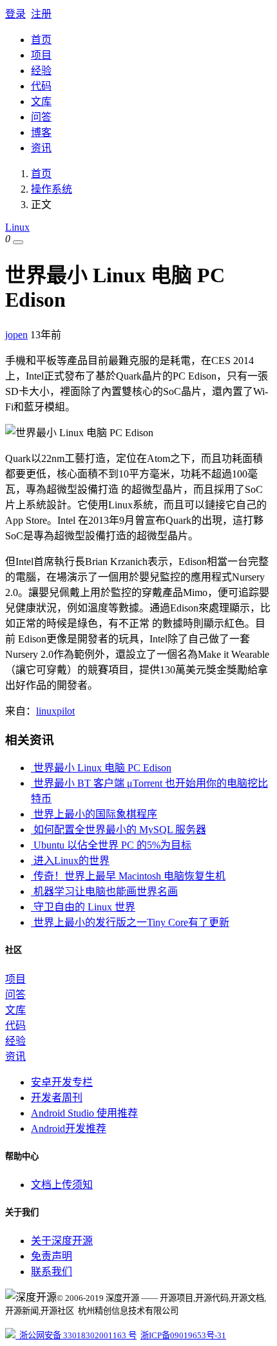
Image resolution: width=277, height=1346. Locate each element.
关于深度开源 (62, 1240)
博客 (41, 132)
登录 (15, 13)
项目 (41, 55)
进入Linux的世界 (70, 860)
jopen (16, 334)
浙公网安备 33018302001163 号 (76, 1335)
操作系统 (51, 189)
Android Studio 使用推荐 (84, 1113)
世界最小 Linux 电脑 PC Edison (101, 767)
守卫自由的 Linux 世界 (83, 906)
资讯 (41, 147)
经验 (41, 70)
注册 (41, 13)
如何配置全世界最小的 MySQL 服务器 (118, 829)
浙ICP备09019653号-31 (183, 1335)
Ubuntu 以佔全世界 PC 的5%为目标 (111, 845)
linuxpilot (55, 711)
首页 (41, 39)
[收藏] (18, 242)
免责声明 (51, 1256)
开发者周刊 (56, 1097)
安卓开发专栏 (62, 1082)
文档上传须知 (62, 1184)
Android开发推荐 (68, 1128)
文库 (41, 101)
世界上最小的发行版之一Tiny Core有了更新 (130, 922)
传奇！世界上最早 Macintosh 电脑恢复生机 (128, 875)
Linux (17, 227)
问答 (41, 116)
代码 (41, 86)
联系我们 (51, 1271)
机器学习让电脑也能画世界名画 (104, 891)
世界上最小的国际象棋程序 (94, 814)
